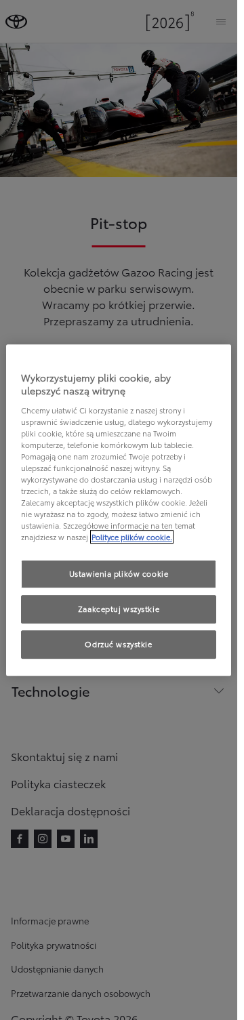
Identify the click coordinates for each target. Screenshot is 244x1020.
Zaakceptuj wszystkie (118, 609)
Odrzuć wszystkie (118, 643)
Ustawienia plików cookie (119, 574)
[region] (119, 510)
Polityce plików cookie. (132, 537)
